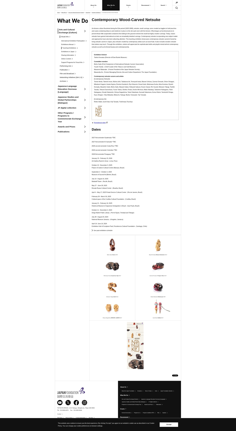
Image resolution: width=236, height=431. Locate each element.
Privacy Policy (69, 417)
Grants (122, 409)
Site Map (91, 417)
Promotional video (100, 122)
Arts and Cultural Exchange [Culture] (76, 12)
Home (58, 12)
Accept (168, 424)
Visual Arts (88, 12)
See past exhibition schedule (103, 230)
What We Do (64, 12)
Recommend (124, 417)
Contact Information (81, 417)
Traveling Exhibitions (96, 12)
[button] (93, 5)
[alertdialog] (118, 424)
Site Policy (60, 417)
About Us (123, 387)
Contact (59, 414)
